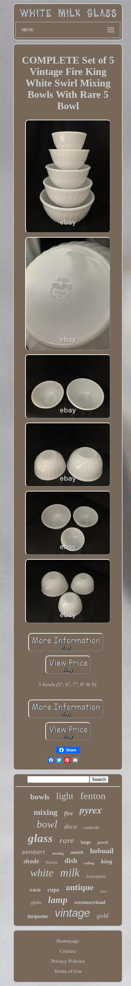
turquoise (38, 916)
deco (70, 826)
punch (102, 842)
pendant (34, 852)
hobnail (102, 850)
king (106, 861)
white (41, 873)
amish (77, 852)
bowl (47, 824)
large (86, 842)
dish (70, 861)
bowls (39, 797)
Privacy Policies (68, 961)
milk (70, 872)
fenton (93, 795)
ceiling (89, 863)
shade (31, 861)
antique (80, 886)
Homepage (67, 941)
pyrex (91, 810)
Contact (68, 951)
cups (53, 889)
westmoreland (89, 902)
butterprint (96, 876)
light (65, 796)
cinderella (91, 827)
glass (40, 838)
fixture (52, 862)
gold (102, 915)
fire (68, 813)
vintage (72, 913)
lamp (58, 900)
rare (66, 840)
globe (36, 902)
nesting (58, 853)
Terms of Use (68, 971)
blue (103, 891)
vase (35, 889)
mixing (45, 812)
